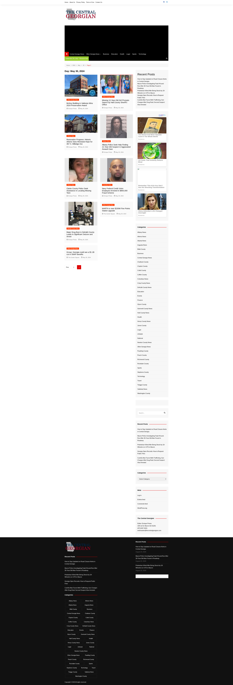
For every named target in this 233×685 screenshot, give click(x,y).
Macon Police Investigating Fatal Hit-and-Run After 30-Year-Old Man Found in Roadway (150, 86)
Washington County (143, 393)
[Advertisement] (116, 38)
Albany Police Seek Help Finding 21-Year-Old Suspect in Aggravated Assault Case (116, 147)
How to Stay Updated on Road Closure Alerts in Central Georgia (152, 430)
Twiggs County (142, 385)
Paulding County (142, 351)
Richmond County (143, 359)
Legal (128, 54)
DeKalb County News (73, 228)
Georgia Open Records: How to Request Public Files (150, 452)
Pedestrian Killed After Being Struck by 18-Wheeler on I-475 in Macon (151, 446)
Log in (139, 495)
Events (139, 296)
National (140, 338)
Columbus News (107, 185)
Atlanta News (141, 241)
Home (66, 2)
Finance (140, 300)
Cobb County (141, 270)
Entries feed (141, 499)
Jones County (141, 325)
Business (106, 54)
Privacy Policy (80, 2)
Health (122, 54)
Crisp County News (143, 283)
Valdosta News (142, 389)
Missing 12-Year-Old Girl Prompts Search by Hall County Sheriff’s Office (115, 102)
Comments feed (142, 504)
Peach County (142, 355)
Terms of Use (90, 2)
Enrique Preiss (72, 108)
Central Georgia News (77, 54)
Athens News (70, 136)
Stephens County (143, 372)
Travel (139, 380)
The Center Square (109, 214)
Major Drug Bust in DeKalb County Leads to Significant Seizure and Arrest (80, 234)
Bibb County (141, 249)
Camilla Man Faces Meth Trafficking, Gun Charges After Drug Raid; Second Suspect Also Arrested (151, 102)
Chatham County (142, 262)
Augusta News (142, 245)
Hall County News (143, 313)
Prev (67, 267)
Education (114, 54)
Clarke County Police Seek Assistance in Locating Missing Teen (79, 190)
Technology (142, 54)
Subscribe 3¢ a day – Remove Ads (77, 58)
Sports (134, 54)
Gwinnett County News (144, 308)
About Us (72, 2)
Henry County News (143, 321)
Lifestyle (140, 334)
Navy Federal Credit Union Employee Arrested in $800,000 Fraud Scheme (114, 190)
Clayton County (142, 266)
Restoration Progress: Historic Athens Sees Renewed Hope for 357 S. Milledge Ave (79, 142)
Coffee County (142, 274)
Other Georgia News (92, 54)
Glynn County (141, 304)
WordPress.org (142, 508)
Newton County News (144, 342)
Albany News (106, 141)
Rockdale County (143, 363)
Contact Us (98, 2)
